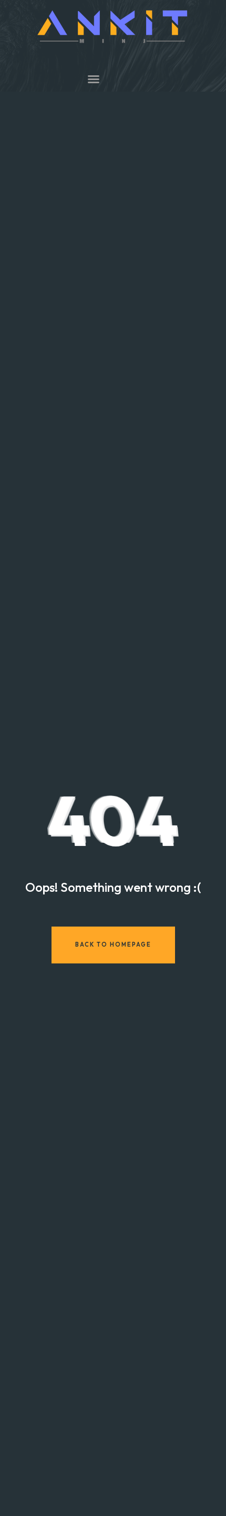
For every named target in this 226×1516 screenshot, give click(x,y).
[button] (93, 79)
